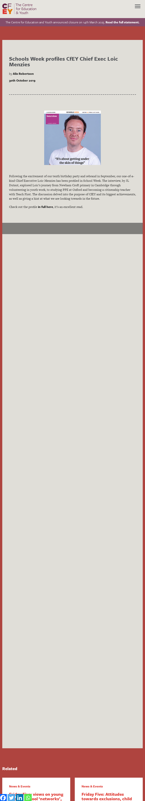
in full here (45, 207)
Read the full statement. (123, 22)
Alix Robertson (23, 73)
